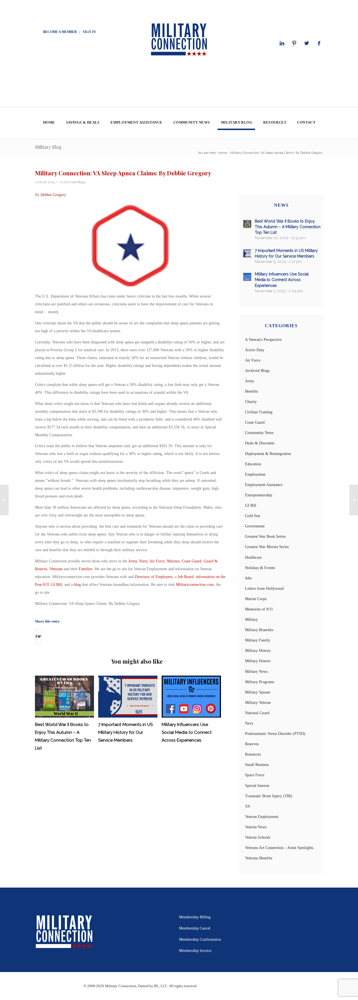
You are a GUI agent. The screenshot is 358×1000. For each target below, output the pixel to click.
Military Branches (259, 630)
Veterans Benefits (258, 858)
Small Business (257, 765)
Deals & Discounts (259, 443)
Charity (251, 402)
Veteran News (256, 827)
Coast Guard (191, 561)
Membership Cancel (194, 928)
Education (253, 464)
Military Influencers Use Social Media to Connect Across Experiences (187, 732)
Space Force (254, 775)
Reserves (252, 744)
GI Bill (250, 505)
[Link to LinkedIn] (282, 43)
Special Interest (257, 786)
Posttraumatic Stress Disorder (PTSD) (275, 734)
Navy (143, 561)
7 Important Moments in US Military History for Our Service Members (125, 732)
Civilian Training (258, 412)
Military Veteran (258, 703)
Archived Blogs (74, 182)
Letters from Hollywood (264, 588)
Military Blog (48, 147)
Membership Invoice (195, 951)
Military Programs (259, 682)
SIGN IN (89, 32)
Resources (253, 754)
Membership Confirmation (200, 939)
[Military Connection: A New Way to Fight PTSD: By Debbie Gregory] (4, 500)
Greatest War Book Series (265, 536)
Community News (259, 433)
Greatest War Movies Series (267, 547)
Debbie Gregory (53, 195)
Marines (173, 561)
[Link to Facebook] (319, 43)
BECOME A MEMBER (60, 32)
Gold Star (252, 516)
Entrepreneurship (258, 495)
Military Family (257, 640)
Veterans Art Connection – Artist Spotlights (279, 848)
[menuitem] (49, 123)
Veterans (56, 569)
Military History (258, 650)
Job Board (186, 577)
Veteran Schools (257, 837)
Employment (255, 474)
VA (247, 806)
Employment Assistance (263, 485)
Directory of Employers (154, 577)
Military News (256, 671)
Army (132, 561)
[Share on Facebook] (36, 636)
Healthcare (253, 557)
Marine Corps (256, 599)
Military (251, 619)
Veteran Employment (261, 817)
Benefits (251, 391)
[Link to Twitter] (306, 43)
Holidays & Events (260, 568)
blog (77, 584)
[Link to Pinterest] (294, 43)
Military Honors (257, 661)
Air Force (157, 561)
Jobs (248, 578)
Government (255, 526)
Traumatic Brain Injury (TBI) (268, 796)
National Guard (257, 713)
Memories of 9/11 (259, 609)
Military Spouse (257, 692)
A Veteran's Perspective (263, 340)
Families (85, 569)
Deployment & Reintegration (268, 454)
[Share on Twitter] (39, 636)
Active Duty (254, 350)
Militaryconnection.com (195, 584)
